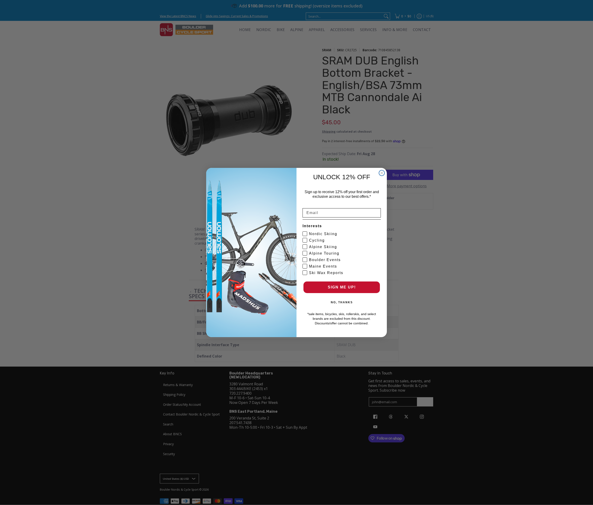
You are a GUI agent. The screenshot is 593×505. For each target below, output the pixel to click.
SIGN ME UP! (342, 287)
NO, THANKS (342, 302)
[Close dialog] (382, 173)
